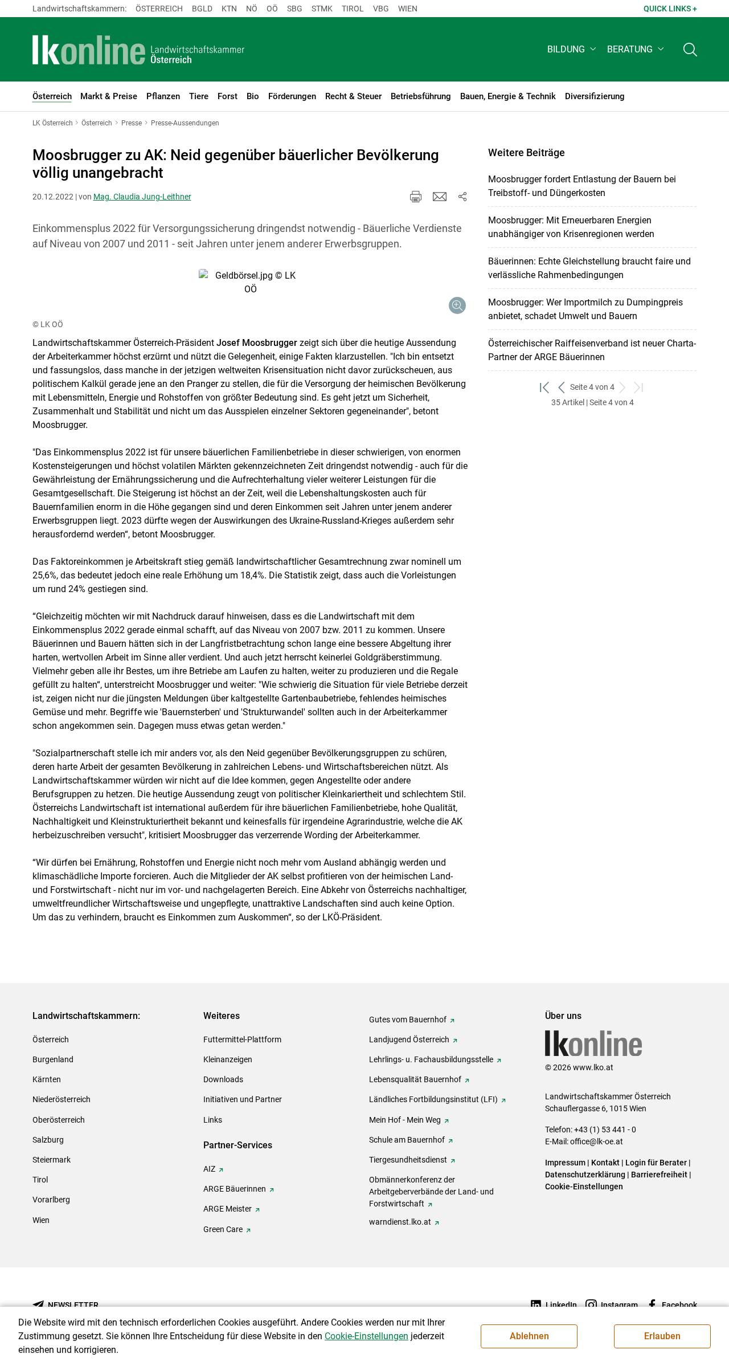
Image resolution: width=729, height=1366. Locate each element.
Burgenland (52, 1059)
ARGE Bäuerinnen (234, 1188)
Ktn (229, 8)
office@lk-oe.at (596, 1141)
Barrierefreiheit (659, 1174)
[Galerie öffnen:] (250, 293)
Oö (272, 8)
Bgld (202, 8)
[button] (573, 49)
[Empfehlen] (440, 196)
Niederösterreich (61, 1099)
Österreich (159, 8)
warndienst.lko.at (400, 1221)
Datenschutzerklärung (585, 1174)
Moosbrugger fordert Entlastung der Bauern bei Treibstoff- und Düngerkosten (582, 186)
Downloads (223, 1079)
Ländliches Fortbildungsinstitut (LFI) (433, 1099)
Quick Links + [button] (670, 8)
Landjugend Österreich (409, 1039)
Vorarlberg (51, 1199)
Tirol (353, 8)
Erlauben (662, 1336)
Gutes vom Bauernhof (408, 1019)
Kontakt (605, 1162)
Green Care (223, 1229)
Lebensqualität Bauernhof (415, 1079)
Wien (407, 8)
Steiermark (51, 1159)
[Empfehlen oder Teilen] (462, 196)
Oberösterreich (58, 1119)
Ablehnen (529, 1336)
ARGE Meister (227, 1208)
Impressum (565, 1162)
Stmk (322, 8)
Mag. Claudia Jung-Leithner (142, 196)
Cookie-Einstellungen (584, 1186)
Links (212, 1119)
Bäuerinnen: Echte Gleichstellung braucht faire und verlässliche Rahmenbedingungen (589, 268)
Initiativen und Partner (242, 1099)
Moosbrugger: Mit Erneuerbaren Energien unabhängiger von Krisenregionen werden (571, 227)
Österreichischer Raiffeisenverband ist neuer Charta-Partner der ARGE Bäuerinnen (592, 350)
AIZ (209, 1168)
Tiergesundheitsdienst (408, 1159)
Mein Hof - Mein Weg (405, 1119)
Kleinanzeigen (227, 1059)
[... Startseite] (138, 49)
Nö (251, 8)
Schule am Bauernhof (407, 1139)
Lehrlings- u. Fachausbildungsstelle (431, 1059)
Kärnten (46, 1079)
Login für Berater (656, 1162)
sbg (294, 8)
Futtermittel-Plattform (242, 1039)
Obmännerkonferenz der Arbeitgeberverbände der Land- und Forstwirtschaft (431, 1191)
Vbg (381, 8)
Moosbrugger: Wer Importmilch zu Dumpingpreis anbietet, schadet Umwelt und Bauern (585, 309)
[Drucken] (416, 196)
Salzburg (48, 1139)
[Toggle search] (690, 49)
